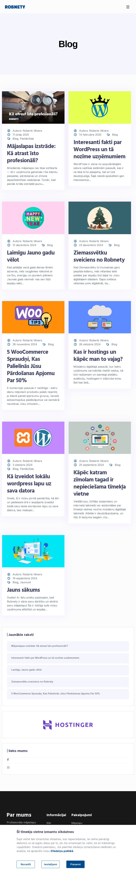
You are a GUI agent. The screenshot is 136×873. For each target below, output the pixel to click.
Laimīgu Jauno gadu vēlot (31, 257)
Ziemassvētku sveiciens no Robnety (99, 257)
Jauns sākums (23, 590)
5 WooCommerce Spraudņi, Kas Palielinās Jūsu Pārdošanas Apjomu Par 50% (31, 366)
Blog (15, 138)
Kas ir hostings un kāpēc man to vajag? (98, 356)
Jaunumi (25, 582)
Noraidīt (26, 864)
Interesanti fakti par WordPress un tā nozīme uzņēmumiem (99, 149)
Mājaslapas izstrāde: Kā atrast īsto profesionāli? (31, 153)
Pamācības (27, 138)
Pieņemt (75, 864)
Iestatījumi (50, 864)
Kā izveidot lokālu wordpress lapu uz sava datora (29, 484)
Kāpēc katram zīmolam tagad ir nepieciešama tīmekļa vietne (99, 483)
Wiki (48, 823)
